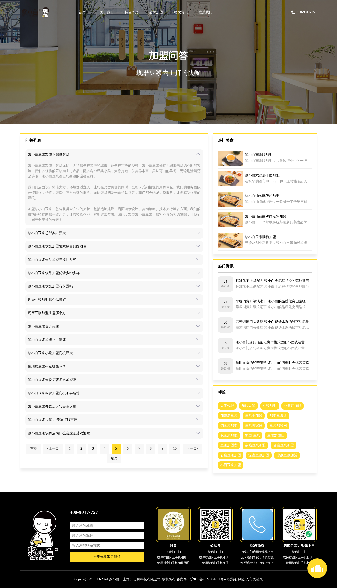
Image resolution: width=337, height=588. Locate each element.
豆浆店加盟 (292, 406)
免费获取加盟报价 (107, 556)
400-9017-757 (307, 12)
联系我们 (205, 12)
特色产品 (131, 12)
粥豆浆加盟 (229, 425)
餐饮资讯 (181, 12)
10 (175, 448)
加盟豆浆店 (278, 415)
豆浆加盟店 (275, 435)
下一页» (193, 448)
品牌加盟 (156, 12)
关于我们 (107, 12)
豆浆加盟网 (278, 425)
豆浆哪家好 (253, 425)
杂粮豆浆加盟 (255, 445)
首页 (82, 12)
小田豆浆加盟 (230, 465)
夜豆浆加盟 (229, 435)
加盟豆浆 (248, 406)
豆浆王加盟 (253, 415)
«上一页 (53, 448)
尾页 (114, 458)
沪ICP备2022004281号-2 (208, 579)
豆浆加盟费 (229, 445)
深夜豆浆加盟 (258, 455)
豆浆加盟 (270, 406)
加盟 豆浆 (252, 435)
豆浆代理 (227, 406)
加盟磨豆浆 (229, 415)
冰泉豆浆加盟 (287, 455)
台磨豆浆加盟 (283, 445)
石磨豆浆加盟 (230, 455)
